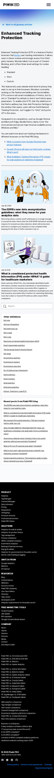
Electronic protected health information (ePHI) (21, 341)
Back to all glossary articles (19, 24)
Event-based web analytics (14, 345)
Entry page (8, 333)
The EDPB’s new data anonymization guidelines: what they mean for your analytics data (23, 212)
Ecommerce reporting (12, 366)
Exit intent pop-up (11, 329)
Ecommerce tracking (12, 362)
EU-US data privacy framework (16, 370)
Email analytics (9, 383)
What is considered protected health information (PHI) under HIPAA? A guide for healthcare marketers (25, 276)
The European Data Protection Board (18, 350)
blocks (17, 55)
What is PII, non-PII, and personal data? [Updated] (23, 446)
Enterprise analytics (11, 387)
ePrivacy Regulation (11, 324)
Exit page (7, 354)
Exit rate (7, 320)
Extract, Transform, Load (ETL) (15, 391)
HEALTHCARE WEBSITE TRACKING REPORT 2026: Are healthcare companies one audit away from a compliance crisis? (26, 431)
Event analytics (9, 375)
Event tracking (9, 379)
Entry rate (7, 337)
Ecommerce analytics (12, 358)
